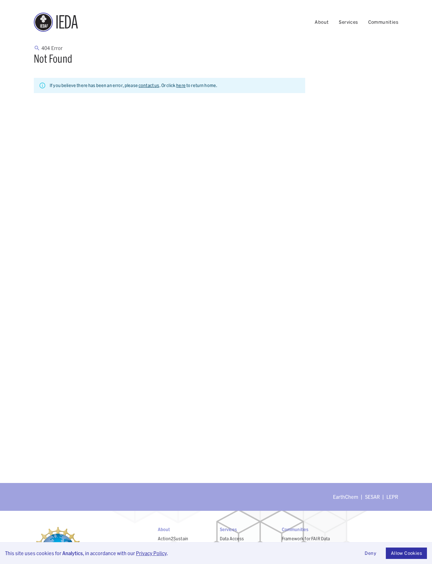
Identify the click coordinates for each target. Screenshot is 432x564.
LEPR (392, 497)
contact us (149, 85)
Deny (370, 553)
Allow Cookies (406, 553)
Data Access (232, 538)
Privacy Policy (151, 553)
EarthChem (345, 497)
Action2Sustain (173, 538)
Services (348, 22)
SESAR (372, 497)
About (322, 22)
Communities (383, 22)
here (181, 85)
